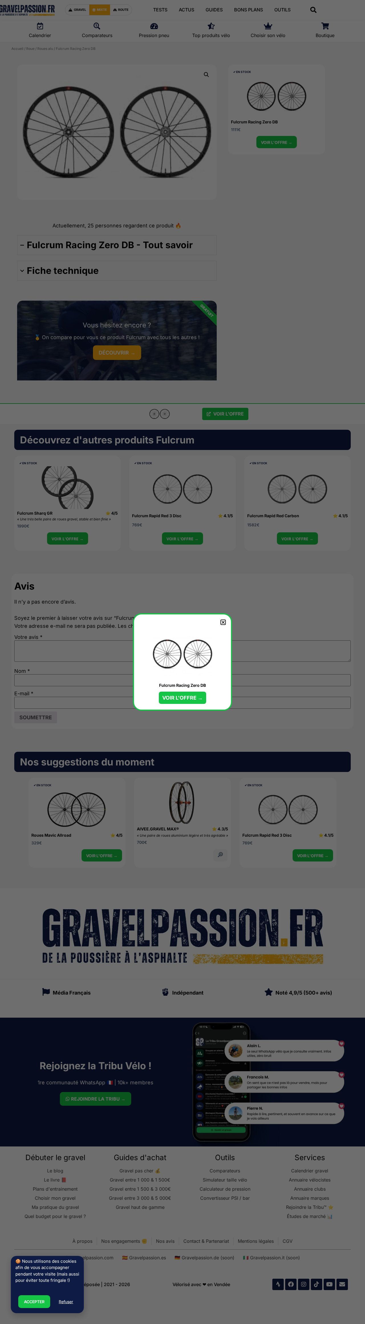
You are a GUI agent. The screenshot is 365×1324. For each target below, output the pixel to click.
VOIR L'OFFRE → (182, 698)
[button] (223, 622)
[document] (182, 662)
